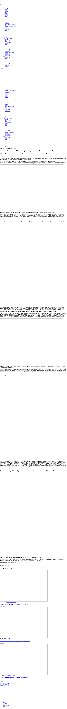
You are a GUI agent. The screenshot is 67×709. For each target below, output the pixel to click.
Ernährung (6, 41)
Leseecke (6, 33)
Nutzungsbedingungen (6, 705)
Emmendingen (7, 8)
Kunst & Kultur (7, 112)
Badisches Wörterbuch (8, 55)
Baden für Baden (7, 31)
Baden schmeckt (7, 49)
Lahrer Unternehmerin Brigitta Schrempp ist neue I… (15, 641)
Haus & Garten (7, 140)
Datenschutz (5, 703)
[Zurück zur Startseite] (2, 3)
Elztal (5, 19)
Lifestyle (4, 28)
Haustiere (6, 61)
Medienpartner (7, 65)
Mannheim (6, 14)
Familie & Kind (7, 57)
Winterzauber (7, 36)
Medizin (6, 44)
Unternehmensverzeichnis (9, 64)
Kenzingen (6, 22)
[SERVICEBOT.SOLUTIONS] (5, 684)
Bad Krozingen (7, 21)
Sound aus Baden (7, 50)
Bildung (6, 59)
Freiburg (6, 10)
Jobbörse (6, 66)
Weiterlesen (2, 606)
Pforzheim (6, 17)
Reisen (6, 34)
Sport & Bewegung (8, 42)
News (6, 126)
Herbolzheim (7, 23)
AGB (3, 704)
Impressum (4, 702)
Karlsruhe (6, 13)
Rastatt (6, 105)
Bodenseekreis (7, 7)
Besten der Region (8, 29)
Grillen (6, 30)
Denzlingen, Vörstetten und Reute (10, 26)
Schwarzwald (7, 107)
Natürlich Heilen (7, 40)
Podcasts (6, 37)
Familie (6, 45)
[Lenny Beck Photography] (5, 685)
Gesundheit (6, 39)
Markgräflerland (7, 20)
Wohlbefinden (7, 43)
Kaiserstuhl (6, 12)
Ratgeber (4, 56)
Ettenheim (6, 27)
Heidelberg (6, 11)
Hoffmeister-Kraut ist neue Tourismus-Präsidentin (14, 677)
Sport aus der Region (6, 47)
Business (4, 62)
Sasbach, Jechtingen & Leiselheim (10, 24)
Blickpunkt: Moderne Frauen (9, 52)
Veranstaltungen (7, 53)
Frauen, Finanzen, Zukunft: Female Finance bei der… (15, 604)
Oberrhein (6, 15)
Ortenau (6, 16)
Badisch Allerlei (5, 48)
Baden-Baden (7, 6)
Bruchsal (6, 9)
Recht (6, 58)
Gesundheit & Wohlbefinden (7, 38)
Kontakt (4, 706)
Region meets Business (8, 63)
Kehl (5, 25)
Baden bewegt (7, 51)
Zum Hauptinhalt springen (4, 0)
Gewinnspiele (7, 35)
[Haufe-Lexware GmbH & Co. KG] (6, 683)
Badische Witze (7, 54)
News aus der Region (6, 5)
